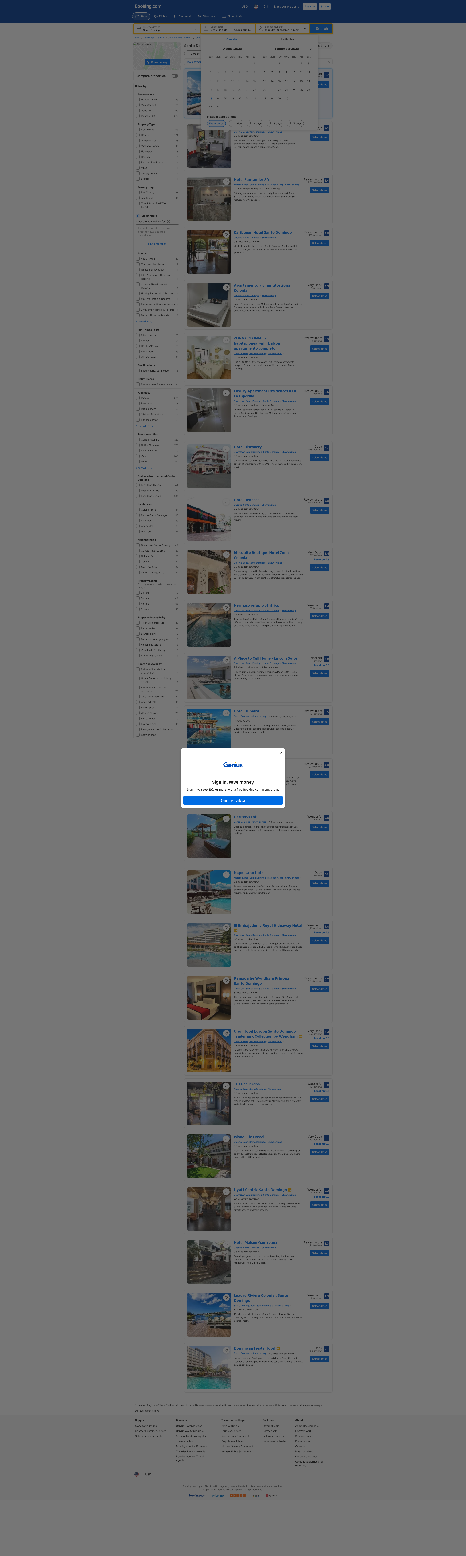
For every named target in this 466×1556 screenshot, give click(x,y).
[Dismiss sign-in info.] (280, 753)
